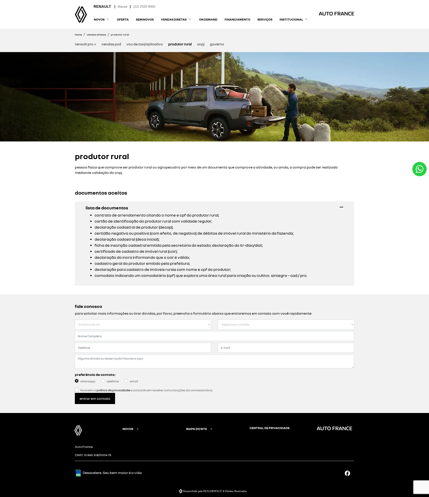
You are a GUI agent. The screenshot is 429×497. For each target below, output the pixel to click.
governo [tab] (217, 44)
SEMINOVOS (145, 19)
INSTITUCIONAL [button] (291, 19)
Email (134, 381)
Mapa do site (196, 429)
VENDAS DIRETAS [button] (174, 19)
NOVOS (127, 429)
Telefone (113, 381)
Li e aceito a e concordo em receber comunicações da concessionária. (146, 390)
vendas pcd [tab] (111, 44)
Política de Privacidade (113, 390)
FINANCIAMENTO (237, 19)
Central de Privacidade (270, 428)
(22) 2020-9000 (144, 6)
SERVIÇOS (264, 19)
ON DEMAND (208, 19)
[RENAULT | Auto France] (81, 14)
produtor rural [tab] (180, 44)
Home (78, 34)
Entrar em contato (95, 398)
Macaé (122, 6)
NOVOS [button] (99, 19)
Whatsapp (87, 381)
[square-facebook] (349, 473)
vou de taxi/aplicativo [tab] (144, 44)
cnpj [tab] (200, 44)
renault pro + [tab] (85, 44)
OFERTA (123, 19)
